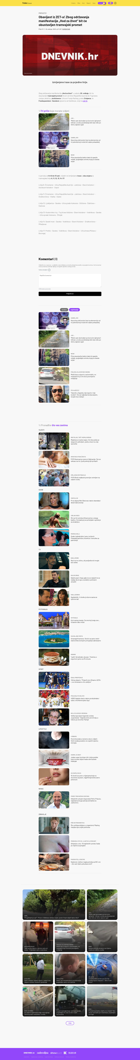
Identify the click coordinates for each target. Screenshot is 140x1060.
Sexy (94, 3)
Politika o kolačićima (71, 1057)
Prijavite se (69, 294)
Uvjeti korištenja (49, 1057)
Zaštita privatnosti (59, 1057)
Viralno (73, 3)
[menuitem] (115, 3)
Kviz (83, 3)
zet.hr (85, 101)
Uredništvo (26, 1057)
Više (69, 1023)
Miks (78, 3)
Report (89, 3)
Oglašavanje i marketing (37, 1057)
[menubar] (115, 3)
